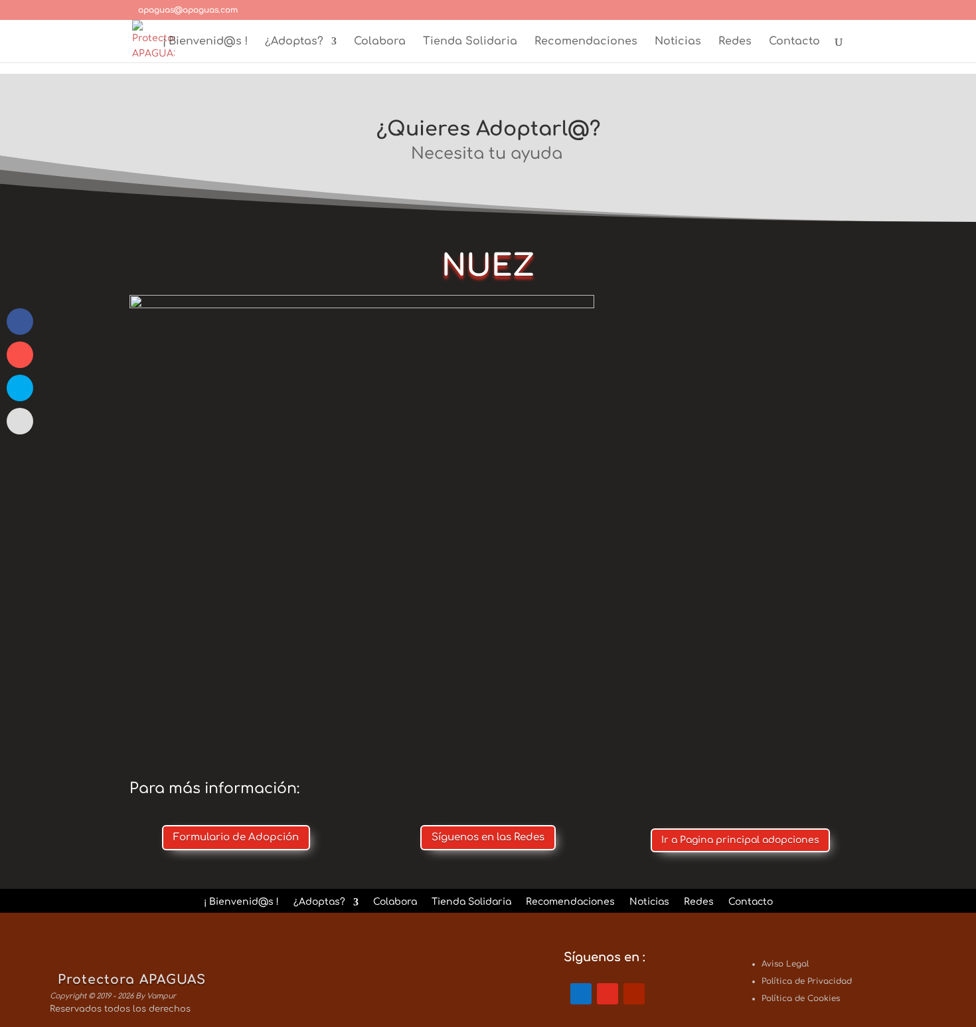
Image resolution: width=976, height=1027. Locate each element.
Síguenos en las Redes (488, 837)
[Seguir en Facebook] (581, 993)
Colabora (380, 42)
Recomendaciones (585, 42)
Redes (735, 42)
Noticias (678, 42)
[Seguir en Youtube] (634, 993)
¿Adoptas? (294, 42)
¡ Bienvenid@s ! (205, 42)
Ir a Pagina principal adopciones (740, 840)
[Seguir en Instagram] (607, 993)
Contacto (794, 42)
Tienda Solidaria (470, 42)
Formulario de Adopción (236, 837)
